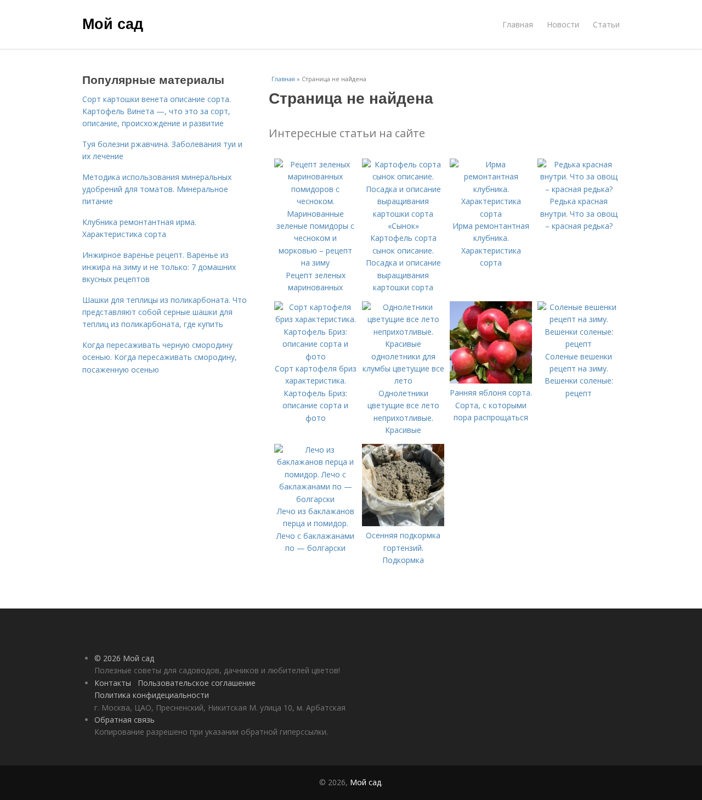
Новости (563, 24)
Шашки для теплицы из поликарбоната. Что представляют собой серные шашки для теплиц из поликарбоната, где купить (164, 312)
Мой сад (112, 23)
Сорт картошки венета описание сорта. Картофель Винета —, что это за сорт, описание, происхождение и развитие (156, 111)
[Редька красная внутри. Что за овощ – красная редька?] (578, 189)
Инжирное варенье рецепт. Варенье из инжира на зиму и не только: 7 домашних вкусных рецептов (159, 267)
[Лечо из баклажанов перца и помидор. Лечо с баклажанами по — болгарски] (315, 499)
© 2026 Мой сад (124, 658)
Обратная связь (124, 719)
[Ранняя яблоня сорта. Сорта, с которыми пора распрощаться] (491, 380)
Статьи (606, 24)
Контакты (112, 683)
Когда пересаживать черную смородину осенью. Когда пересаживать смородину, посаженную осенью (159, 357)
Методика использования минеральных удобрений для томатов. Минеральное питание (156, 189)
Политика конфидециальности (151, 695)
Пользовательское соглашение (197, 683)
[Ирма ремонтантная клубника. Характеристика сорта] (491, 214)
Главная (517, 24)
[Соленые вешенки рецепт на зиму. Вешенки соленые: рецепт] (578, 344)
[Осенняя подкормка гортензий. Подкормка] (403, 523)
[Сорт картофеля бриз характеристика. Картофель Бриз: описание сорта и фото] (315, 356)
